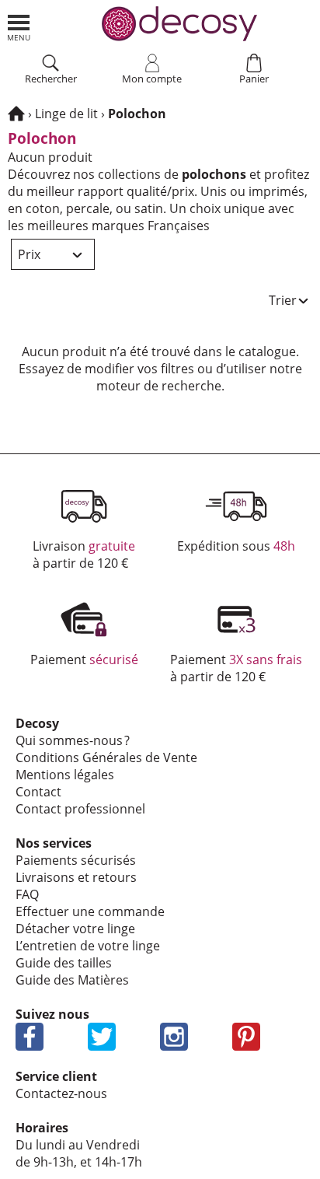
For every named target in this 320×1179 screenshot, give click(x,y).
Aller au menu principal (18, 28)
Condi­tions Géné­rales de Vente (106, 757)
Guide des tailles (64, 962)
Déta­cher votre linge (75, 928)
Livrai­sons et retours (76, 877)
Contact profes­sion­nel (80, 808)
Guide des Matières (72, 979)
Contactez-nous (61, 1093)
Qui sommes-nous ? (73, 740)
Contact (38, 791)
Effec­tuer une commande (90, 911)
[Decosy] (16, 113)
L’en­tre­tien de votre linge (88, 945)
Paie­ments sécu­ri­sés (76, 860)
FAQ (27, 894)
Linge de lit (66, 113)
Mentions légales (65, 774)
